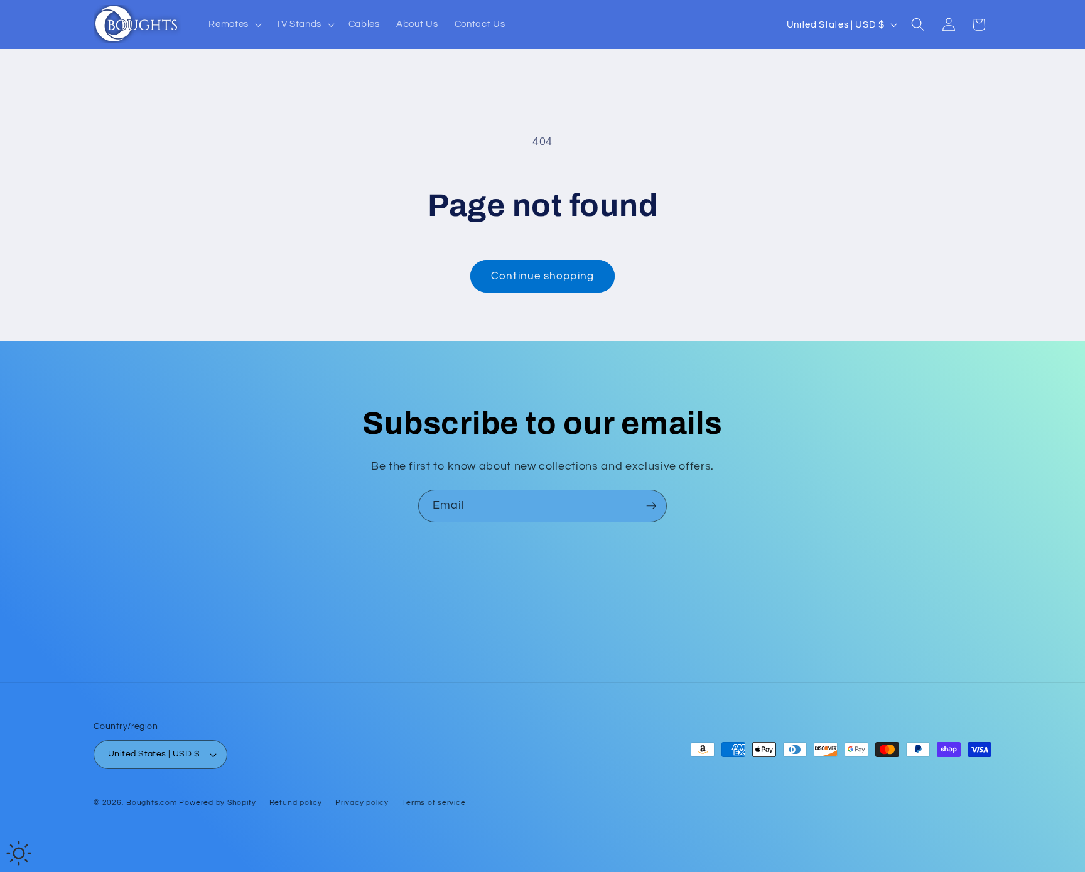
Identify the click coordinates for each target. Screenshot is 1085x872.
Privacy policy (362, 803)
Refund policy (295, 803)
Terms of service (433, 803)
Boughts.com (151, 803)
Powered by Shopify (217, 803)
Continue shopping (542, 276)
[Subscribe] (651, 506)
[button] (233, 24)
